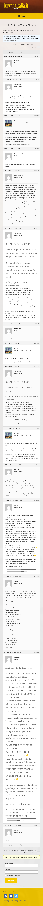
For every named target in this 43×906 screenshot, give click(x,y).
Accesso (11, 881)
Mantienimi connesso (13, 875)
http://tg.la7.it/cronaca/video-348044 (17, 102)
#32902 (36, 825)
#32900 (36, 500)
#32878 (36, 652)
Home (5, 30)
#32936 (36, 465)
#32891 (36, 428)
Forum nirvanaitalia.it (21, 30)
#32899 (36, 170)
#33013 (36, 324)
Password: (8, 869)
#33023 (36, 149)
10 (35, 47)
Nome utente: (9, 863)
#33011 (37, 79)
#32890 (36, 343)
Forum (10, 30)
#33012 (36, 228)
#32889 (36, 116)
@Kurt (7, 185)
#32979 (36, 56)
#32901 (36, 576)
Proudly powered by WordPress (15, 901)
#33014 (36, 366)
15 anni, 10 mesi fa (30, 38)
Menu (23, 16)
